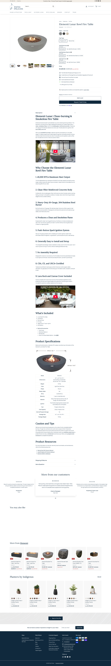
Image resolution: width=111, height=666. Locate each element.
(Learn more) (69, 1)
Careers (37, 646)
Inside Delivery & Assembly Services (28, 640)
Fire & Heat (28, 12)
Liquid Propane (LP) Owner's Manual (46, 452)
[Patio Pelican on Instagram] (63, 657)
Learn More (86, 90)
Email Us (19, 1)
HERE (57, 335)
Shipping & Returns (41, 460)
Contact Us (37, 648)
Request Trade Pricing (80, 102)
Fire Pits (70, 21)
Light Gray (60, 33)
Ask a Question (40, 464)
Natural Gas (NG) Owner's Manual (45, 450)
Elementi (61, 27)
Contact (67, 12)
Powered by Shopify (59, 663)
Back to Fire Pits (56, 618)
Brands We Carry (25, 638)
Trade (74, 12)
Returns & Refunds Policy (54, 640)
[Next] (54, 65)
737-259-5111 (12, 1)
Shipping (61, 94)
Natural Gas (71, 41)
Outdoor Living (39, 12)
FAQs (36, 644)
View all (99, 576)
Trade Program (38, 650)
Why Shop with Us (39, 640)
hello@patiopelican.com (69, 644)
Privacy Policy (52, 642)
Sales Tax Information (53, 646)
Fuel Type (61, 38)
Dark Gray (64, 33)
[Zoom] (32, 39)
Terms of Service (52, 644)
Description (39, 113)
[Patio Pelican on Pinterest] (70, 657)
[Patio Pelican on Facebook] (65, 657)
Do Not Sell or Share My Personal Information (54, 649)
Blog (36, 642)
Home (60, 21)
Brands (59, 12)
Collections (65, 21)
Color (63, 30)
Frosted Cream (67, 33)
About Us (37, 638)
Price (60, 66)
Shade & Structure (16, 12)
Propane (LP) (63, 41)
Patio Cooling (50, 12)
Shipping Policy (52, 638)
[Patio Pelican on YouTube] (67, 657)
